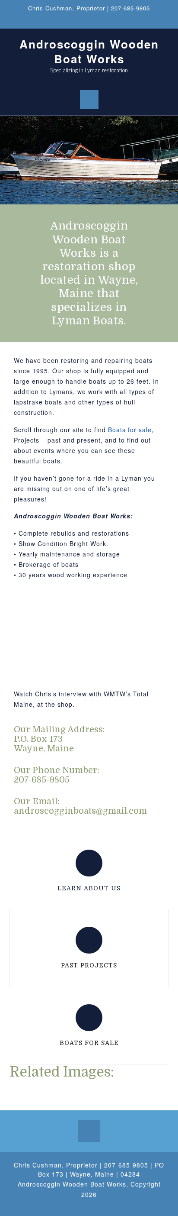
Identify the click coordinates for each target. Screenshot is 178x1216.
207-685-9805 (130, 8)
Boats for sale (130, 429)
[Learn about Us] (89, 863)
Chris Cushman (50, 8)
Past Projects (89, 965)
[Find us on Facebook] (89, 21)
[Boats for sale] (89, 1017)
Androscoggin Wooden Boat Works (89, 51)
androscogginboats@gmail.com (80, 811)
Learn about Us (89, 888)
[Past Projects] (89, 940)
